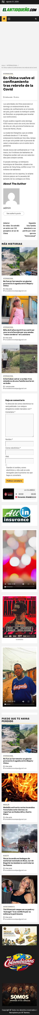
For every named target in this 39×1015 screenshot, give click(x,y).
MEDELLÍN (6, 804)
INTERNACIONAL (8, 73)
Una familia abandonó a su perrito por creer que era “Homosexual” (29, 229)
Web (7, 456)
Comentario (10, 412)
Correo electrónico (13, 448)
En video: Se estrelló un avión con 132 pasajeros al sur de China (11, 228)
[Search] (35, 19)
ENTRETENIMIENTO (9, 906)
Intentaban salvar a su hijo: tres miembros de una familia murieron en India (18, 381)
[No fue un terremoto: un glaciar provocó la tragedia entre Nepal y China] (19, 261)
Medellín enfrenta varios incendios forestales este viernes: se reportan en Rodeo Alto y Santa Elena (19, 810)
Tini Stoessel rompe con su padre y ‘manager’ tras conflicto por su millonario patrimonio (18, 911)
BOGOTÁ (6, 855)
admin (17, 97)
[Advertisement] (19, 42)
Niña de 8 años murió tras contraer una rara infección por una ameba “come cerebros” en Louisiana (18, 332)
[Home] (4, 18)
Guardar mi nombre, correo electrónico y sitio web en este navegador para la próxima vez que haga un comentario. (19, 471)
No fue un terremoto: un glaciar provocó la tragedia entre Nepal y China (18, 283)
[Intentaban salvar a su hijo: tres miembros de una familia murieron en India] (19, 359)
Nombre (9, 439)
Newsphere (13, 1013)
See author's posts (14, 213)
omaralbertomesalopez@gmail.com (16, 291)
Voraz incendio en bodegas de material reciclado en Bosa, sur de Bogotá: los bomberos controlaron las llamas (18, 861)
